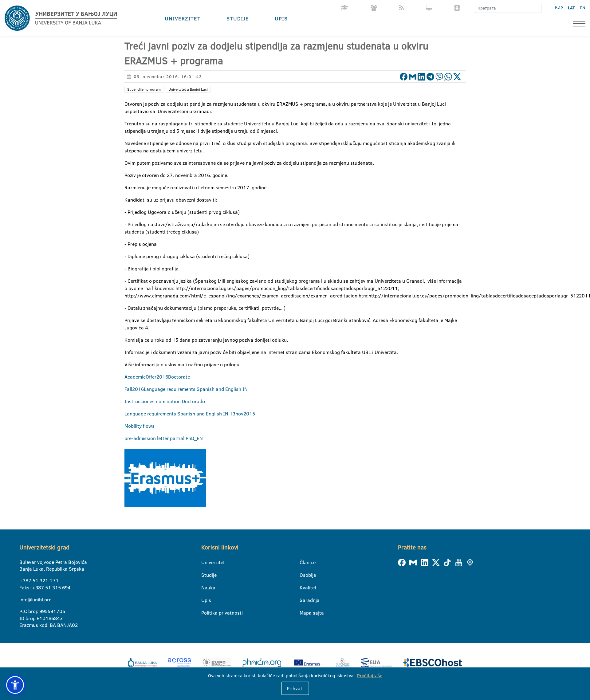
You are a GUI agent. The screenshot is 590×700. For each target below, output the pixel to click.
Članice (303, 562)
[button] (15, 685)
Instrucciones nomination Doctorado (164, 401)
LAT (571, 8)
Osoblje (303, 575)
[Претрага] (536, 8)
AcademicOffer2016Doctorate (157, 376)
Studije (237, 18)
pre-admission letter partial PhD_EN (163, 438)
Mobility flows (139, 426)
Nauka (205, 587)
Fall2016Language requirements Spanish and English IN (186, 389)
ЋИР (559, 8)
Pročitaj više (369, 675)
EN (582, 8)
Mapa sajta (303, 612)
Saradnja (303, 600)
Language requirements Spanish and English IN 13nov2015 (189, 413)
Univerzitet (183, 18)
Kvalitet (303, 587)
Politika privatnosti (205, 612)
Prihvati (295, 688)
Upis (281, 18)
